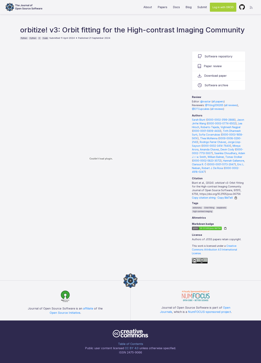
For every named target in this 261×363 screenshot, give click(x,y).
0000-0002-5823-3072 (207, 160)
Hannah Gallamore (233, 160)
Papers (162, 7)
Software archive (216, 85)
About (147, 7)
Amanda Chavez (209, 149)
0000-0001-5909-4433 (206, 130)
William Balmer (216, 156)
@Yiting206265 (214, 105)
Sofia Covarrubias (209, 134)
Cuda (45, 38)
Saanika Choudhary (225, 153)
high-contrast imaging (202, 211)
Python (24, 38)
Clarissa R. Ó (199, 164)
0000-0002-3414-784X (216, 145)
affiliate (88, 308)
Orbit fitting (209, 208)
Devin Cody (227, 149)
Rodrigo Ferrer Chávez (213, 141)
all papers (218, 101)
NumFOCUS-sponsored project (209, 312)
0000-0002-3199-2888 (221, 119)
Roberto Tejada (210, 127)
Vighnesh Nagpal (230, 127)
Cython (33, 38)
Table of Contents (130, 344)
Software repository (218, 56)
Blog (189, 7)
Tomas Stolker (233, 156)
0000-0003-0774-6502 (222, 123)
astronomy (197, 208)
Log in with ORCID (223, 7)
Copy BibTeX (225, 197)
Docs (176, 7)
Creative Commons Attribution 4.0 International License (214, 249)
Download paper (215, 75)
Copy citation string (204, 197)
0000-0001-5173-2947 (221, 164)
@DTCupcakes (201, 108)
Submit (202, 7)
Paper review (213, 66)
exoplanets (221, 208)
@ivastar (205, 101)
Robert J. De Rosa (212, 168)
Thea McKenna (209, 138)
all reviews (231, 105)
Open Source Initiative (65, 312)
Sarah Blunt (198, 119)
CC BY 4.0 (131, 348)
